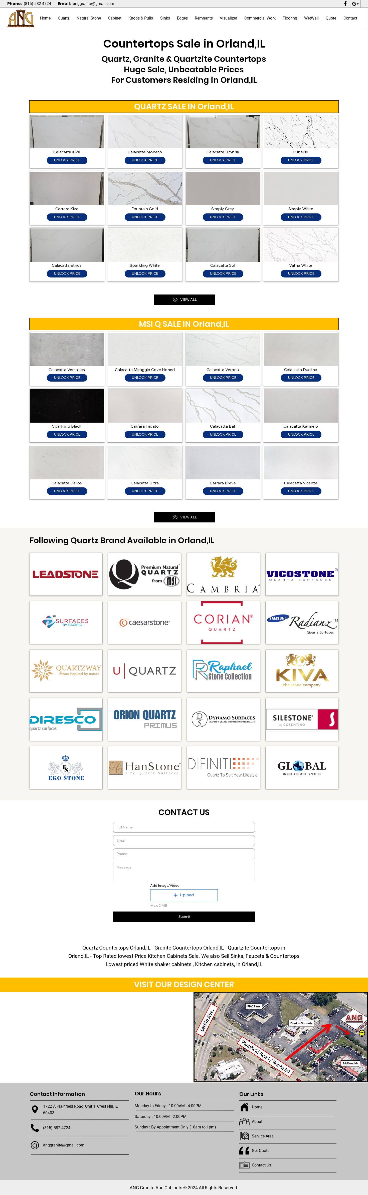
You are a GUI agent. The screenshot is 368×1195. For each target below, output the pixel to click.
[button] (88, 18)
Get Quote (260, 1150)
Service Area (263, 1136)
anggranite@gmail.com (93, 3)
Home (257, 1107)
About (257, 1121)
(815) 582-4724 (37, 3)
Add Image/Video (164, 885)
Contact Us (261, 1165)
